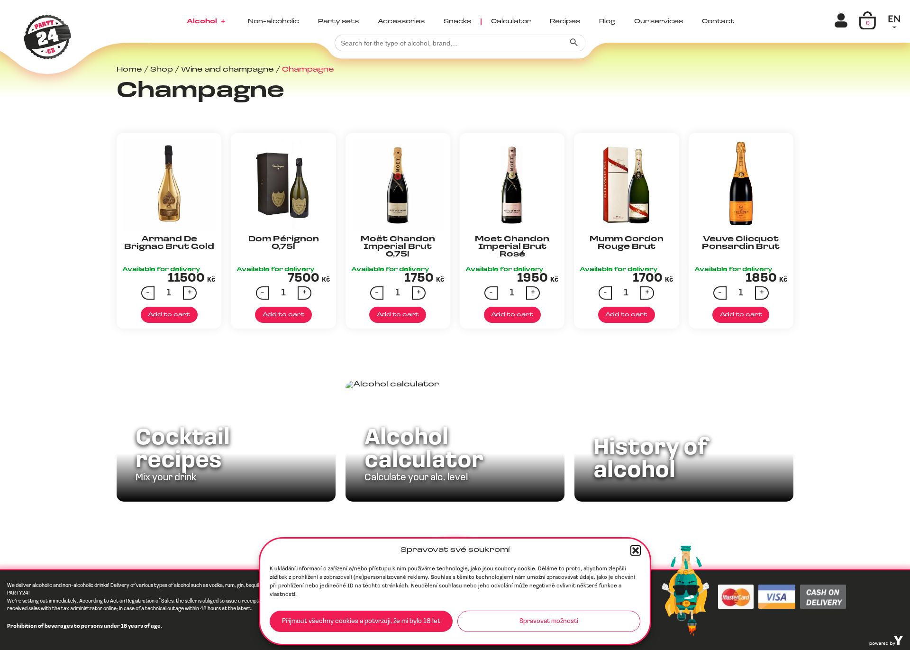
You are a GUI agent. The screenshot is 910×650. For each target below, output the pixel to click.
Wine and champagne (227, 69)
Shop (161, 69)
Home (129, 69)
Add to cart (169, 315)
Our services (658, 21)
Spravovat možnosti (548, 621)
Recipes (565, 21)
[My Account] (842, 20)
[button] (635, 550)
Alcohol (206, 21)
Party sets (338, 21)
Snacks (457, 21)
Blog (607, 21)
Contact (718, 21)
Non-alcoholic (273, 21)
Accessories (401, 21)
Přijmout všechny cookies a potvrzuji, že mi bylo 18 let (361, 621)
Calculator (511, 21)
